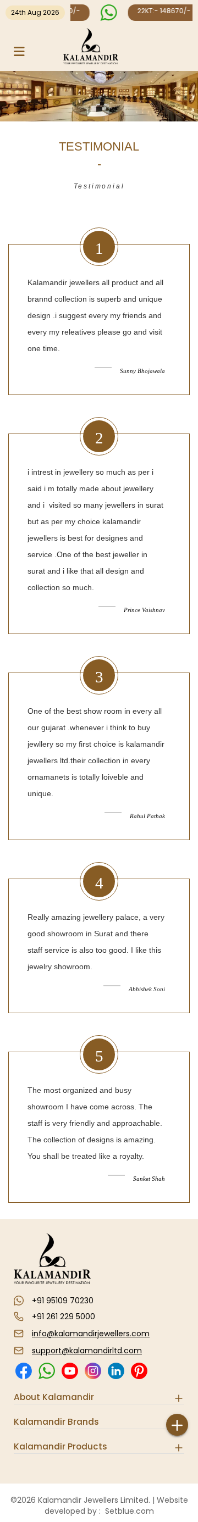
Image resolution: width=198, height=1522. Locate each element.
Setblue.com (127, 1511)
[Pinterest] (138, 1377)
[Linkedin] (115, 1377)
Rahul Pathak (147, 816)
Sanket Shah (149, 1178)
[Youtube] (69, 1377)
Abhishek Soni (147, 989)
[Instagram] (92, 1377)
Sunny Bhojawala (142, 371)
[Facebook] (23, 1377)
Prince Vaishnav (144, 610)
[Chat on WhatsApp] (107, 12)
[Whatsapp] (46, 1377)
